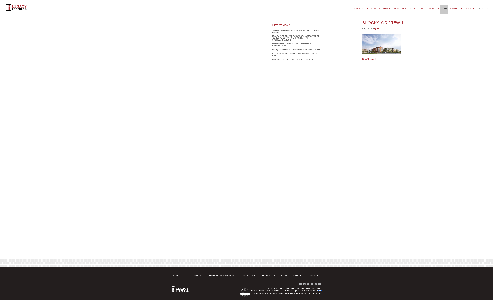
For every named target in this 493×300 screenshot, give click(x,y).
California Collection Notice (307, 293)
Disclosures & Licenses (265, 293)
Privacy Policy (258, 291)
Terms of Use (288, 291)
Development (373, 8)
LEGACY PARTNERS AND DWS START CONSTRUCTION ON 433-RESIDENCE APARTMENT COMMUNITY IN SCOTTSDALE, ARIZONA (295, 38)
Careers (469, 8)
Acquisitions (416, 8)
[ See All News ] (369, 59)
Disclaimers (285, 293)
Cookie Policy (273, 291)
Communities (432, 8)
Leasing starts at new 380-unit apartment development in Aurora (296, 50)
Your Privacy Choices (307, 291)
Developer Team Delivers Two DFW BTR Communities (292, 59)
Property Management (395, 8)
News (444, 8)
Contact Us (483, 8)
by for (376, 28)
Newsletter (456, 8)
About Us (358, 8)
